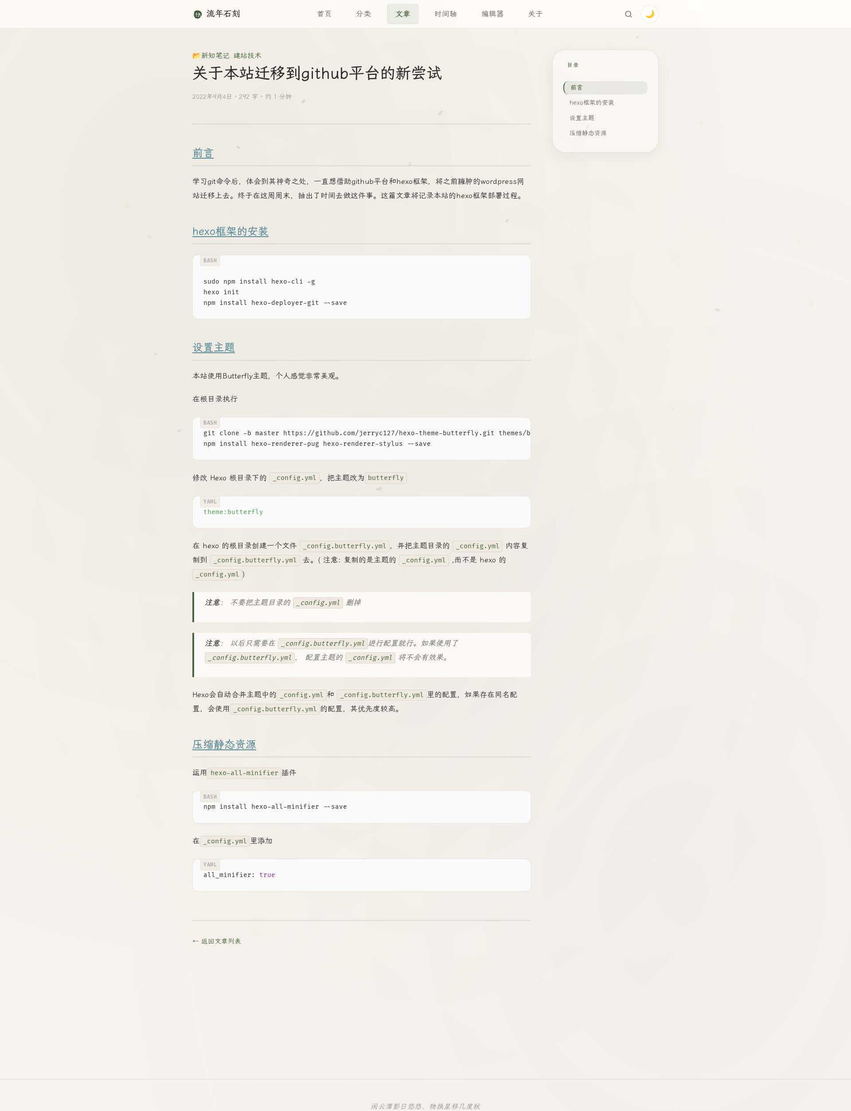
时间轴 (445, 13)
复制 (516, 264)
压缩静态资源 (224, 744)
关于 (535, 13)
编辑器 (492, 13)
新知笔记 (215, 55)
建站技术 (247, 55)
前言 (203, 153)
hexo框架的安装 (230, 231)
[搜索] (628, 14)
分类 (363, 13)
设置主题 (213, 347)
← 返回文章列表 (216, 941)
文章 (402, 13)
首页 (324, 13)
